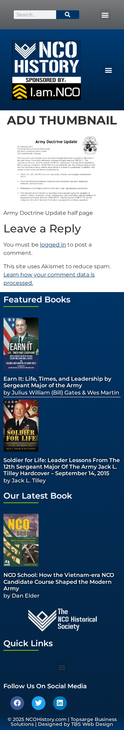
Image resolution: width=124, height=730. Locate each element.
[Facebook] (17, 703)
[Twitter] (38, 703)
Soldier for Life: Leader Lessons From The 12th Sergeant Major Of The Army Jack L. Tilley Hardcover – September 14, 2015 (61, 467)
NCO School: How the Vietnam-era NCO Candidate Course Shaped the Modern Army (58, 581)
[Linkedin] (60, 703)
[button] (105, 14)
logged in (53, 244)
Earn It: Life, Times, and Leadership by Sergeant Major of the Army (57, 382)
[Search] (68, 14)
